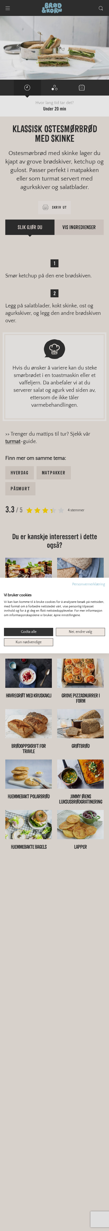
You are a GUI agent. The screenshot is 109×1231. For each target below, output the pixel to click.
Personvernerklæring (88, 584)
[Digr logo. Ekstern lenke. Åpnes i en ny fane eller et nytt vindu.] (7, 589)
